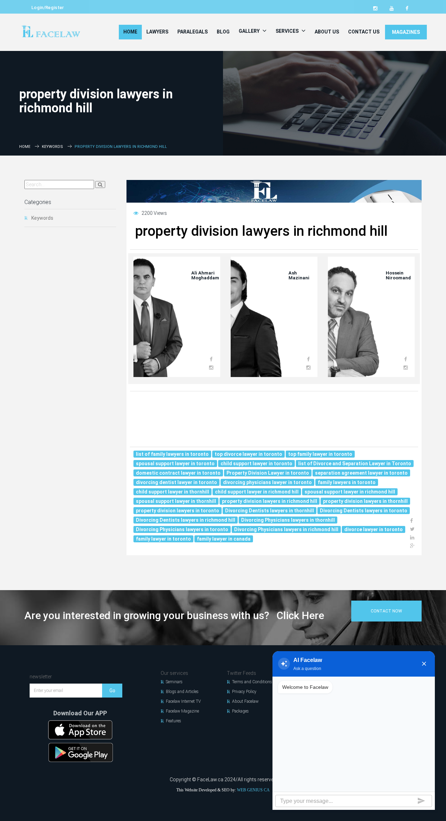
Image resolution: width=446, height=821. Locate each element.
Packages (240, 711)
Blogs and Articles (182, 691)
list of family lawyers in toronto (172, 454)
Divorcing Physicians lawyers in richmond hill (286, 529)
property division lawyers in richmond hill (269, 501)
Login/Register (47, 7)
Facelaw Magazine (182, 711)
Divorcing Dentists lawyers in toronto (363, 510)
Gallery (250, 31)
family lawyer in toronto (163, 539)
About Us (327, 32)
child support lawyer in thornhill (172, 492)
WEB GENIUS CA (253, 790)
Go (112, 690)
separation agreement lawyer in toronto (361, 473)
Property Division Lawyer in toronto (267, 473)
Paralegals (192, 32)
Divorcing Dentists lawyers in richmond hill (185, 520)
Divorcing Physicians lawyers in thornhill (288, 520)
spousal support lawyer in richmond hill (350, 492)
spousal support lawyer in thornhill (176, 501)
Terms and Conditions (252, 681)
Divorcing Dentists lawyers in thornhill (269, 510)
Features (173, 720)
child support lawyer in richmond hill (257, 492)
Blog (223, 32)
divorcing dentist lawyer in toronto (176, 482)
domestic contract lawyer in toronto (178, 473)
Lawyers (157, 32)
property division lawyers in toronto (177, 510)
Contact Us (363, 32)
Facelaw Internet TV (183, 701)
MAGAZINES (406, 32)
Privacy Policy (244, 691)
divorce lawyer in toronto (373, 529)
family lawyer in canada (224, 539)
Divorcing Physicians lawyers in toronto (182, 529)
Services (288, 31)
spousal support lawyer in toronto (175, 463)
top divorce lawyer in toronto (248, 454)
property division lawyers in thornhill (365, 501)
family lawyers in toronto (347, 482)
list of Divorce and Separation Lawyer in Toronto (354, 463)
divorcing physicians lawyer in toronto (267, 482)
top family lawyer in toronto (320, 454)
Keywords (52, 146)
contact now (386, 611)
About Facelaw (245, 701)
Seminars (174, 681)
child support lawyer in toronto (256, 463)
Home (130, 32)
